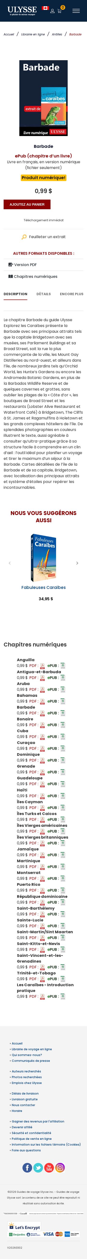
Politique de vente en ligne (32, 1139)
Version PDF (25, 264)
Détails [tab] (43, 294)
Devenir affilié (22, 1127)
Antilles (57, 34)
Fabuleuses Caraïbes (44, 587)
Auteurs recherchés (26, 1071)
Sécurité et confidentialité (31, 1133)
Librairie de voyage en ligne (32, 1049)
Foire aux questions (26, 1150)
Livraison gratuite (25, 1099)
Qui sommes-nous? (27, 1055)
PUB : (53, 665)
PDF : (34, 665)
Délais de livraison (25, 1093)
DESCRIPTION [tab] (15, 294)
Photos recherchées (27, 1077)
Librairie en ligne (33, 34)
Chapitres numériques (35, 276)
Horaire (17, 1111)
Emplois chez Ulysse (27, 1083)
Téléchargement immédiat (44, 220)
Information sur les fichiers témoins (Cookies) (46, 1144)
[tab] (43, 645)
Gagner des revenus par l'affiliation (38, 1121)
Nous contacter (23, 1105)
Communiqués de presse (31, 1061)
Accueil (9, 34)
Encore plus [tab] (71, 294)
